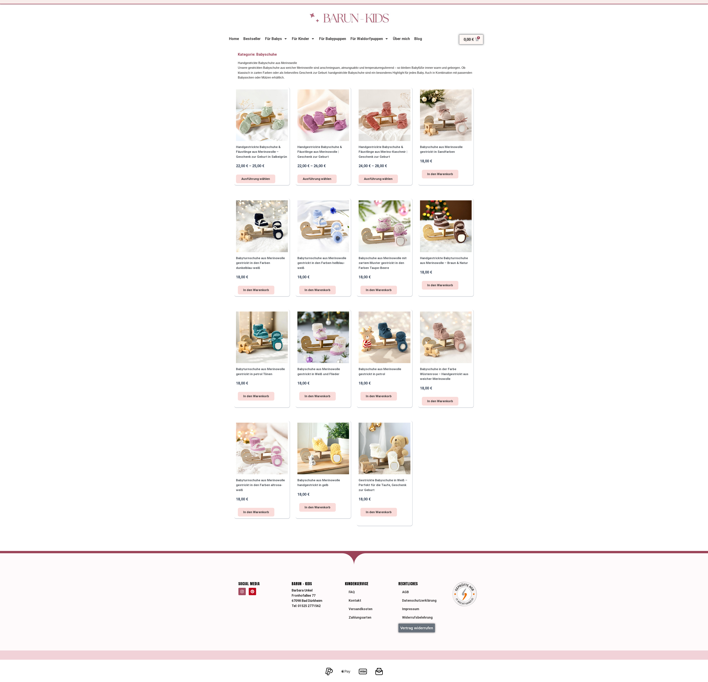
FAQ (352, 592)
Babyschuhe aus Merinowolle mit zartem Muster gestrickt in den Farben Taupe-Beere (383, 263)
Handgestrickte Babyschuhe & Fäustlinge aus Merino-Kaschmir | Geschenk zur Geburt (383, 152)
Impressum (410, 609)
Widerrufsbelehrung (417, 617)
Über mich (401, 38)
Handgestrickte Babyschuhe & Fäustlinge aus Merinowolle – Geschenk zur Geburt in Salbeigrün (261, 152)
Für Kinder (300, 38)
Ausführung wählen (255, 179)
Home (234, 38)
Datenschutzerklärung (419, 600)
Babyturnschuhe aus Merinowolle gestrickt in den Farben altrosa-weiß (260, 485)
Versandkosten (360, 609)
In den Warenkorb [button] (440, 174)
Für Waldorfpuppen (366, 38)
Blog (418, 38)
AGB (405, 592)
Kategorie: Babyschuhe (257, 54)
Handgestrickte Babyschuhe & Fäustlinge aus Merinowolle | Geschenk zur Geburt (319, 152)
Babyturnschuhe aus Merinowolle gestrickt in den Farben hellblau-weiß (321, 263)
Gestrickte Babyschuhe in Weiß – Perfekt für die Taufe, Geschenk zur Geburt (383, 485)
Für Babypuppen (332, 38)
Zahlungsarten (360, 617)
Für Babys (273, 38)
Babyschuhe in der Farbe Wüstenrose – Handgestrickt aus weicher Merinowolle (444, 374)
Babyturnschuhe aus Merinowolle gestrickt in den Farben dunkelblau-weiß (260, 263)
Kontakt (355, 600)
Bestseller (252, 38)
